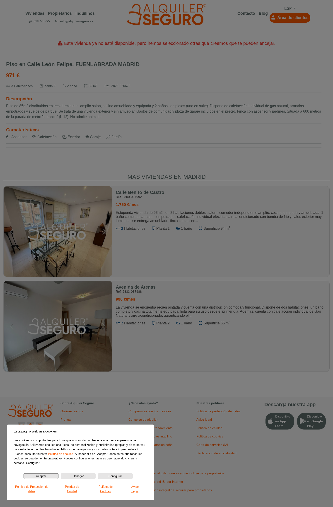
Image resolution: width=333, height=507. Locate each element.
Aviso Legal (135, 489)
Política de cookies (60, 454)
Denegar (78, 476)
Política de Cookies (106, 489)
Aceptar (41, 476)
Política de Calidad (72, 489)
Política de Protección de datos (31, 489)
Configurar (115, 476)
